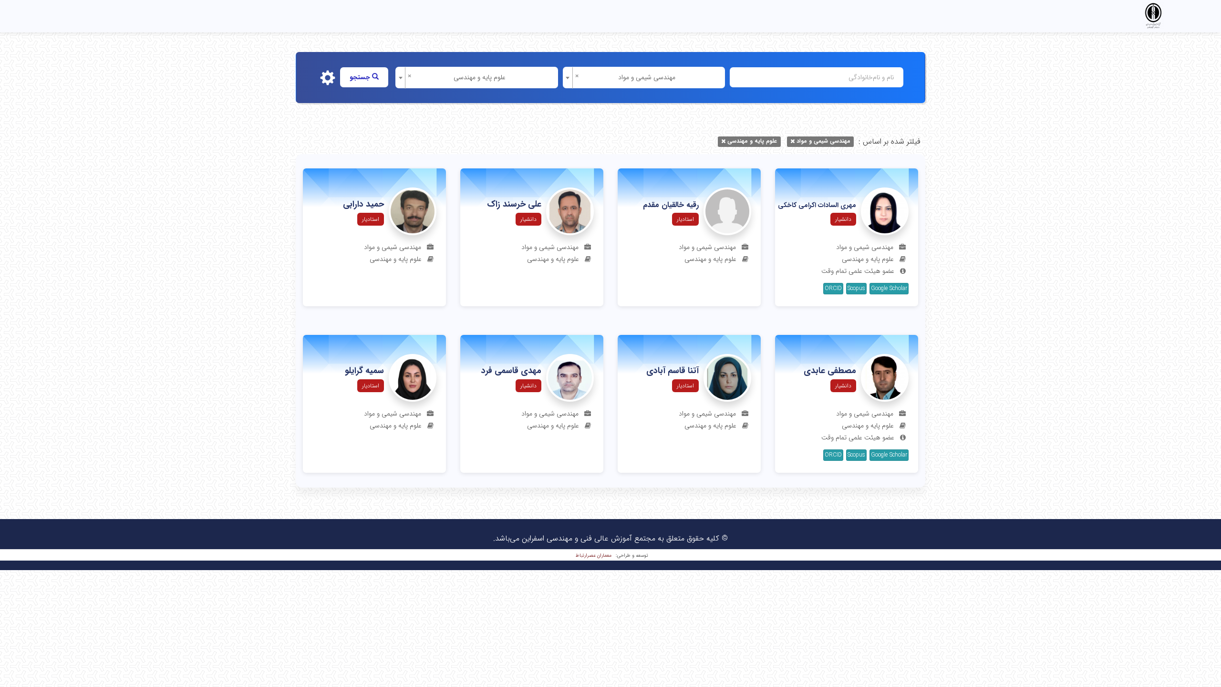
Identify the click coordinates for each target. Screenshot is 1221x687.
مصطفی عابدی (830, 371)
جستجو (361, 77)
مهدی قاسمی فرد (511, 371)
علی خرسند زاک (514, 204)
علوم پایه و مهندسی (752, 141)
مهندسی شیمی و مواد (823, 141)
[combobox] (644, 77)
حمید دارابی (363, 204)
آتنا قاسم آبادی (672, 371)
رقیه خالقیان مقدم (671, 205)
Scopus (856, 288)
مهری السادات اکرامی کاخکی (817, 205)
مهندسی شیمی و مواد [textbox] (646, 77)
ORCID (833, 288)
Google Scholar (889, 288)
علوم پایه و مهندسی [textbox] (480, 77)
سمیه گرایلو (364, 371)
